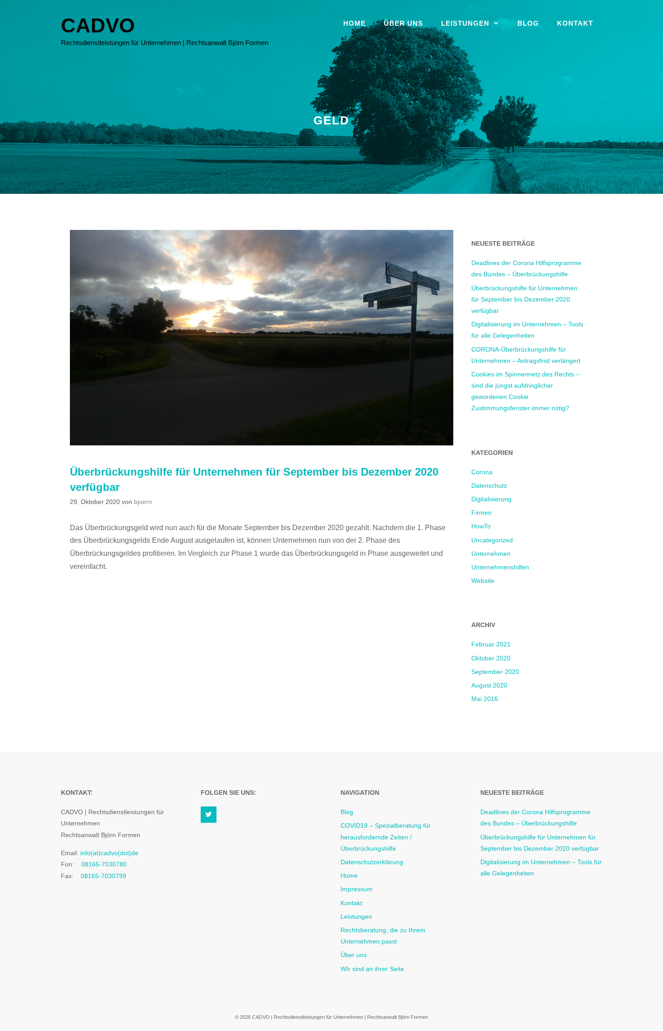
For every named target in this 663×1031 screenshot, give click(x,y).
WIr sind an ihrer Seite (372, 968)
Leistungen (465, 23)
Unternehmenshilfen (500, 567)
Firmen (481, 512)
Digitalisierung (491, 499)
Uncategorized (492, 540)
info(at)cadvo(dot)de (108, 853)
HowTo (481, 526)
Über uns (403, 23)
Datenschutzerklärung (372, 862)
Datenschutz (489, 485)
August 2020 (489, 685)
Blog (528, 23)
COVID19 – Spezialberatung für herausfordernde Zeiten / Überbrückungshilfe (386, 837)
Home (354, 23)
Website (482, 580)
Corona (482, 472)
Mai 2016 (484, 698)
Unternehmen (491, 553)
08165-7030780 (104, 864)
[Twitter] (208, 814)
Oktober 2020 (491, 658)
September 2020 (495, 671)
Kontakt (575, 23)
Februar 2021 (491, 644)
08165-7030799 (103, 876)
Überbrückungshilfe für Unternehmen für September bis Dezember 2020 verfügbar (524, 299)
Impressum (357, 889)
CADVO (98, 25)
